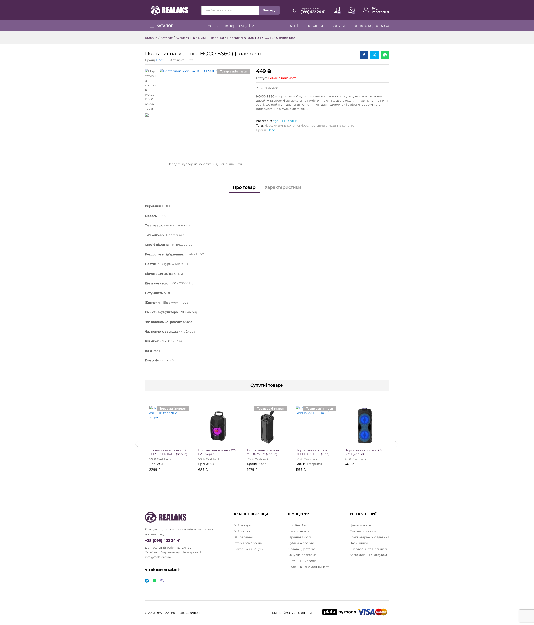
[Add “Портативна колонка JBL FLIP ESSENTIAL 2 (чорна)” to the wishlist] (173, 441)
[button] (182, 441)
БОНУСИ (338, 26)
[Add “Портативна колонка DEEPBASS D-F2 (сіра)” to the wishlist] (319, 441)
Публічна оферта (301, 543)
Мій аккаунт (243, 525)
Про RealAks (297, 525)
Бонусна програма (302, 555)
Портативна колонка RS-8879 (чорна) (363, 452)
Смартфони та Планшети (369, 549)
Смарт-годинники (363, 531)
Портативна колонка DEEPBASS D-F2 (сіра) (312, 452)
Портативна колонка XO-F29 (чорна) (217, 452)
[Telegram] (147, 581)
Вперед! (269, 10)
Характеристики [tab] (283, 187)
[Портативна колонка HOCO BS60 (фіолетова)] (364, 55)
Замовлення (243, 537)
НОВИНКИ (314, 26)
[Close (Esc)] (520, 4)
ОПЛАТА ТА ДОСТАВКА (371, 26)
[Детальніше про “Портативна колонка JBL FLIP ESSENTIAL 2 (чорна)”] (153, 441)
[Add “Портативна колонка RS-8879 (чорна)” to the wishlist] (368, 441)
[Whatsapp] (154, 581)
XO (212, 464)
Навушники (359, 543)
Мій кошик (242, 531)
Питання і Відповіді (302, 561)
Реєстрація (380, 12)
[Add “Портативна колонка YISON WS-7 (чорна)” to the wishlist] (270, 441)
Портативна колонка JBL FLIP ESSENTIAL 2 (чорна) (168, 452)
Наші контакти (299, 531)
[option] (169, 441)
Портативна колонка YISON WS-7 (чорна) (263, 452)
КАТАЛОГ (165, 26)
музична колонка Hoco (291, 125)
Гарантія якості (299, 537)
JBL (163, 464)
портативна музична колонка (332, 125)
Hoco (160, 60)
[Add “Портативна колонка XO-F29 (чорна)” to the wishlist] (221, 441)
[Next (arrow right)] (526, 312)
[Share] (529, 4)
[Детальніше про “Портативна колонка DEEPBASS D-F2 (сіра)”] (300, 441)
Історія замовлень (248, 543)
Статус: (261, 78)
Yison (262, 464)
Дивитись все (360, 525)
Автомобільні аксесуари (368, 555)
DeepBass (314, 464)
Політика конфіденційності (309, 567)
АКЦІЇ (294, 26)
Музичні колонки (286, 121)
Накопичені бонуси (249, 549)
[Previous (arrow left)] (7, 312)
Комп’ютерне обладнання (369, 537)
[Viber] (162, 581)
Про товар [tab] (244, 187)
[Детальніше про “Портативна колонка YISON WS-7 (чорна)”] (251, 441)
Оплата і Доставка (302, 549)
